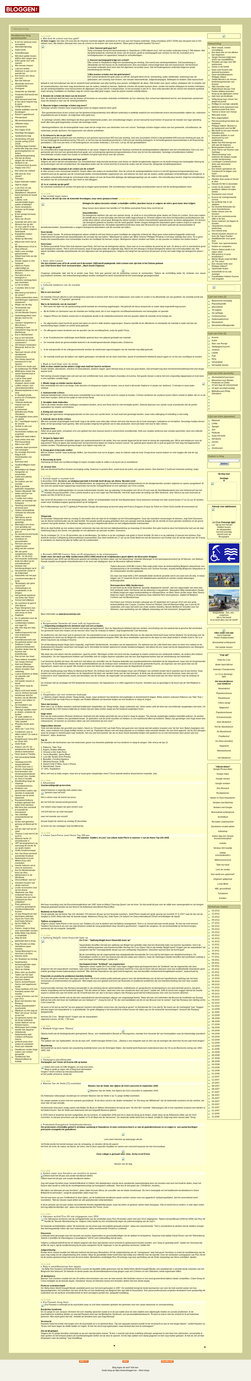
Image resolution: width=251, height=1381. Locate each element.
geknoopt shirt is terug (25, 941)
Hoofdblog (77, 1338)
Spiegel (215, 426)
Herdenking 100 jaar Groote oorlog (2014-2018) (24, 141)
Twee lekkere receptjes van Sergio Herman (25, 660)
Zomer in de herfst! (220, 67)
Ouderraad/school (220, 319)
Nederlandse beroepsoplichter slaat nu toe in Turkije (25, 964)
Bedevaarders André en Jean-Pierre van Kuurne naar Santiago (225, 149)
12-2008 (216, 1046)
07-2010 (216, 987)
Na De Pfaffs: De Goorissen (22, 924)
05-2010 (216, 994)
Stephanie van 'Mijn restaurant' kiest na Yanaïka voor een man (25, 894)
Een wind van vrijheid (25, 171)
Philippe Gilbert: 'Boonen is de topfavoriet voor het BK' (224, 127)
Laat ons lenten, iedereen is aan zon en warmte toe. (25, 71)
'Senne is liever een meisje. (224, 112)
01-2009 (216, 1043)
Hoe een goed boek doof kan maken (24, 978)
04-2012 (216, 932)
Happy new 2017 (23, 167)
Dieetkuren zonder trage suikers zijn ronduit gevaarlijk (26, 1052)
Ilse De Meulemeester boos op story (25, 871)
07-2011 (215, 957)
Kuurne (215, 337)
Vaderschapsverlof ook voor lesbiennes (25, 633)
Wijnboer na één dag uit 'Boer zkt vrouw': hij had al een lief (26, 1013)
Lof (213, 445)
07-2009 (216, 1024)
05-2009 (216, 1030)
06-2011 (215, 960)
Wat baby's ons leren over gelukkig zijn (24, 525)
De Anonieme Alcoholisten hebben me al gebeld (26, 431)
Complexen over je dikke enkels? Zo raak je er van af (26, 734)
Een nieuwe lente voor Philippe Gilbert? (222, 265)
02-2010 (216, 1003)
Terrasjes (19, 178)
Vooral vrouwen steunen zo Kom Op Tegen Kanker (224, 235)
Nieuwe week (21, 956)
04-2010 (216, 997)
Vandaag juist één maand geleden (23, 763)
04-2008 (216, 1064)
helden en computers (221, 246)
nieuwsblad (217, 362)
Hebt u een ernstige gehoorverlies (24, 252)
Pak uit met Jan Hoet (24, 656)
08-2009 (216, 1021)
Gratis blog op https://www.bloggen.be (119, 1370)
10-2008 (216, 1052)
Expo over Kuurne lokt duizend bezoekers (222, 71)
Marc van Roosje (219, 343)
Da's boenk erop (219, 231)
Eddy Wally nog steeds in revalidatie (25, 934)
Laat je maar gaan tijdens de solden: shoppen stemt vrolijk (25, 380)
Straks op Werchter (24, 239)
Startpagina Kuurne (221, 346)
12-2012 (216, 914)
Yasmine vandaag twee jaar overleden (26, 281)
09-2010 (216, 981)
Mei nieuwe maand (24, 65)
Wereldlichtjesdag (23, 47)
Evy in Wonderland (24, 335)
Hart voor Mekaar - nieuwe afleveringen (24, 665)
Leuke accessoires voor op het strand (26, 888)
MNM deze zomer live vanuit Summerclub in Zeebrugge (25, 373)
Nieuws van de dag (123, 1164)
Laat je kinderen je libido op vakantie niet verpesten (26, 676)
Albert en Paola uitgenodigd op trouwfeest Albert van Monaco (24, 269)
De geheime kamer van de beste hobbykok (26, 1019)
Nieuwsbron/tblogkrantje (223, 325)
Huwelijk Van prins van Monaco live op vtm (25, 223)
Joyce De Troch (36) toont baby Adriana (24, 920)
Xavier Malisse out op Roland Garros (25, 1023)
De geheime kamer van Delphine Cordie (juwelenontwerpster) (26, 644)
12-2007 (216, 1076)
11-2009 (215, 1012)
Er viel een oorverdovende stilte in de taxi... (224, 217)
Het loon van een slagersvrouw (23, 545)
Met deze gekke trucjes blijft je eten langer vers (26, 57)
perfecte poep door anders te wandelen (24, 1042)
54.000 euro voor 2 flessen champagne (24, 768)
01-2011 (215, 975)
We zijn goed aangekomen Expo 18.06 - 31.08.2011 (24, 554)
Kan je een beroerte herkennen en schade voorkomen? (25, 340)
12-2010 (216, 978)
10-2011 (215, 950)
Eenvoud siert (21, 462)
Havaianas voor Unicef (222, 194)
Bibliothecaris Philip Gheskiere (221, 392)
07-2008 (216, 1058)
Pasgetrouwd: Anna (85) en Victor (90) (26, 740)
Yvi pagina (216, 310)
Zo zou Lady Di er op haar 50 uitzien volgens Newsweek (26, 229)
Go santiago (217, 313)
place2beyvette (76, 1072)
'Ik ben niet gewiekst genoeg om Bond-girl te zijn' (26, 824)
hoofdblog (124, 1293)
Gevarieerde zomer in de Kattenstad (25, 572)
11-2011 (215, 947)
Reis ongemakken (220, 118)
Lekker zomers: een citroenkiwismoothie (24, 386)
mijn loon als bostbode (222, 96)
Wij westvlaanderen (24, 120)
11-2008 (215, 1049)
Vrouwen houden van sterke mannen (25, 884)
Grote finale (20, 744)
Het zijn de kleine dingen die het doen (24, 159)
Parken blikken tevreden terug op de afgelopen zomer (225, 92)
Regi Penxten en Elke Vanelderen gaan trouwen (25, 946)
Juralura (215, 350)
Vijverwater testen (220, 268)
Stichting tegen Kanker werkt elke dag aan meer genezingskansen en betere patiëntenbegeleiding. (26, 151)
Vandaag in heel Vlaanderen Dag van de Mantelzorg (26, 330)
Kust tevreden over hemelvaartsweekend (25, 772)
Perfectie (216, 433)
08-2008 (216, 1055)
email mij (67, 1074)
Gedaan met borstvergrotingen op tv (25, 567)
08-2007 (216, 1089)
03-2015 (216, 911)
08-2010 (216, 984)
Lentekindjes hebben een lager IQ (25, 624)
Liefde (215, 423)
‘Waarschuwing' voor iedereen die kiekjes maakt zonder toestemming (224, 157)
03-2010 (216, 1000)
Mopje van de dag (23, 304)
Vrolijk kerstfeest (22, 106)
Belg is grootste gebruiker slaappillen (25, 487)
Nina (214, 359)
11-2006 (215, 1116)
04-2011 (215, 966)
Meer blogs (144, 1370)
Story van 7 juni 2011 (24, 729)
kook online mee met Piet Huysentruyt (24, 440)
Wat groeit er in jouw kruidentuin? (221, 255)
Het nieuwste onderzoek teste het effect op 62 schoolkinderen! (26, 561)
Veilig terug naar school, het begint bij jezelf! (225, 100)
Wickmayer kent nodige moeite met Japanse (26, 1028)
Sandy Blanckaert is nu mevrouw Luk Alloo (25, 952)
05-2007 (216, 1098)
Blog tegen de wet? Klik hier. (125, 1367)
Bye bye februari (22, 80)
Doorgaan (19, 88)
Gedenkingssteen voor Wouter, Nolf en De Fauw (25, 318)
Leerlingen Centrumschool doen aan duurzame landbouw (224, 164)
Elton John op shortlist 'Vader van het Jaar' (25, 973)
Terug (193, 1117)
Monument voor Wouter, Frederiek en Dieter (223, 381)
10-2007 (216, 1083)
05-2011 (215, 963)
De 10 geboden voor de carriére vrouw (26, 619)
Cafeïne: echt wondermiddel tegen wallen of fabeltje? (24, 202)
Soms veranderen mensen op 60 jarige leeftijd (24, 209)
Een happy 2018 (22, 130)
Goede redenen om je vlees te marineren (25, 866)
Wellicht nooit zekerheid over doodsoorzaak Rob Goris (225, 108)
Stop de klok (20, 938)
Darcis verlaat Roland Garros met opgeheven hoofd (25, 984)
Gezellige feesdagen (24, 133)
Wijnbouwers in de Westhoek (23, 876)
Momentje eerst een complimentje (24, 84)
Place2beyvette (219, 304)
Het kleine (216, 439)
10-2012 (216, 917)
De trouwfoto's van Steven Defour (23, 706)
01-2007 (216, 1110)
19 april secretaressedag (223, 388)
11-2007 (215, 1080)
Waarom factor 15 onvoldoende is (23, 839)
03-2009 (216, 1037)
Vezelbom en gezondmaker (21, 540)
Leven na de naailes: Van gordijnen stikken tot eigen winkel (224, 189)
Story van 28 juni (23, 219)
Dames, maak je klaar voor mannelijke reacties (26, 929)
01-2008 (216, 1073)
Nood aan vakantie (24, 1046)
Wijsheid (216, 420)
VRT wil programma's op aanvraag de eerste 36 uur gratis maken (26, 845)
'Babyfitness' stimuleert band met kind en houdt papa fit (26, 195)
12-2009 (216, 1009)
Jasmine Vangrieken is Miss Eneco (25, 324)
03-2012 (216, 935)
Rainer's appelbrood (24, 114)
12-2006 (216, 1113)
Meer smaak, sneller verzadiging (221, 48)
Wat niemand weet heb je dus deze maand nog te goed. (26, 101)
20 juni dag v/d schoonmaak (225, 385)
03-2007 (216, 1104)
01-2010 (216, 1006)
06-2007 (216, 1095)
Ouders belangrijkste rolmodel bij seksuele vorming (25, 512)
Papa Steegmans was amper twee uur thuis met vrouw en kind (25, 610)
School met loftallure (24, 600)
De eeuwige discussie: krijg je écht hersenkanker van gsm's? (25, 456)
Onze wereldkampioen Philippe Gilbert (222, 75)
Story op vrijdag (22, 969)
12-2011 (215, 944)
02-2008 (216, 1070)
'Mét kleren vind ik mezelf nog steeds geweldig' (23, 519)
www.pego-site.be (134, 1139)
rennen (215, 442)
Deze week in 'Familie (25, 754)
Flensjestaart (21, 117)
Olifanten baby (22, 123)
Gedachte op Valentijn (25, 91)
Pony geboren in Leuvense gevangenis (25, 905)
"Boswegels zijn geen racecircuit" (25, 584)
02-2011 (215, 972)
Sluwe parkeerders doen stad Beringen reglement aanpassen (26, 299)
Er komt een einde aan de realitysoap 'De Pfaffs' (26, 367)
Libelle (215, 353)
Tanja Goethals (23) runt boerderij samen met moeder (26, 991)
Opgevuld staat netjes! (25, 436)
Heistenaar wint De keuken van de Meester (26, 696)
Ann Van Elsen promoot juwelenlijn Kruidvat (26, 854)
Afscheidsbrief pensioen (223, 377)
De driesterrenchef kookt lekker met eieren (26, 535)
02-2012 (216, 938)
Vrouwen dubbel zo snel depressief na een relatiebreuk (223, 137)
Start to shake (21, 185)
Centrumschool (219, 316)
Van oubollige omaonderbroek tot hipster (24, 817)
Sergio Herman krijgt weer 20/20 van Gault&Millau (224, 58)
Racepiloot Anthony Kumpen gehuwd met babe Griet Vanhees (25, 802)
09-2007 (216, 1086)
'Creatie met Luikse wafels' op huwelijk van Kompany (25, 500)
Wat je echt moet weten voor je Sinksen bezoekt (26, 691)
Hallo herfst (20, 50)
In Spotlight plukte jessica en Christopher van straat (25, 397)
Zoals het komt (218, 436)
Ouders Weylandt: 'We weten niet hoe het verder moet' (25, 493)
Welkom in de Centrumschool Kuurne (26, 164)
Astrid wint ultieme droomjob (23, 478)
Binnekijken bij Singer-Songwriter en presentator (25, 472)
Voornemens (21, 127)
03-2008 (216, 1067)
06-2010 (216, 990)
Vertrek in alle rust (23, 426)
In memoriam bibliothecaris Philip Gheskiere (24, 411)
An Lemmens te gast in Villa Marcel (25, 604)
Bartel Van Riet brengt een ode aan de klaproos (224, 143)
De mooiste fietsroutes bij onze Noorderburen (223, 208)
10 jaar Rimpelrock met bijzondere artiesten (26, 915)
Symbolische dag (23, 136)
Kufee (214, 340)
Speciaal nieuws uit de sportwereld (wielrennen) (25, 354)
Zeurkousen (217, 448)
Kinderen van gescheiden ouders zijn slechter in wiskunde (26, 790)
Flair (214, 356)
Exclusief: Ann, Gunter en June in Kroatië (25, 777)
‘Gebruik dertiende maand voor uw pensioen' (23, 404)
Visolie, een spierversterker (224, 243)
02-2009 (216, 1040)
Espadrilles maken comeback (23, 235)
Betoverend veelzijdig (222, 301)
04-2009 (216, 1033)
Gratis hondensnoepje (25, 850)
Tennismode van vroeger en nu (22, 309)
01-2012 (216, 941)
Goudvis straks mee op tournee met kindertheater (25, 651)
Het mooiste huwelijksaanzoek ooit (25, 638)
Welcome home (219, 115)
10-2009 (216, 1015)
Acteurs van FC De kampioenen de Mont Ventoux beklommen (25, 749)
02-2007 (216, 1107)
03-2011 (215, 969)
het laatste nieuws (220, 365)
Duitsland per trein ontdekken (23, 900)
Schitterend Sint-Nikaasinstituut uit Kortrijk (23, 1059)
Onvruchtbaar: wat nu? (25, 880)
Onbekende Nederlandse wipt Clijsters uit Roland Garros (24, 1035)
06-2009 (216, 1027)
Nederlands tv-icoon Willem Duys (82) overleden (24, 860)
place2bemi (217, 307)
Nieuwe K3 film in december (225, 184)
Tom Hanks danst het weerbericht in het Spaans (24, 361)
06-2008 (216, 1061)
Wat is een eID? (22, 444)
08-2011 (215, 954)
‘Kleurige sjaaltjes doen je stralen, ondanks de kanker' (26, 712)
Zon (213, 429)
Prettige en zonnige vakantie (225, 104)
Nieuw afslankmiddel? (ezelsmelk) (25, 1007)
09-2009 (216, 1018)
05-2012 (216, 929)
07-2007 (216, 1092)
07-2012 (216, 923)
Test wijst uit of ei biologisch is (23, 276)
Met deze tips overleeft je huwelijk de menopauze (25, 809)
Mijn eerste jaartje (220, 176)
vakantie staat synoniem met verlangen (26, 448)
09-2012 (216, 920)
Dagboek (19, 615)
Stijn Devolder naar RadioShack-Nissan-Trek (223, 87)
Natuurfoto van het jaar (25, 575)
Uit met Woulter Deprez (26, 312)
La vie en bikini (22, 285)
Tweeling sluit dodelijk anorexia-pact (25, 506)
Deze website (116, 773)
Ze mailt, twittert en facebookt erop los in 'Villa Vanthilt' (24, 719)
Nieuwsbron (217, 322)
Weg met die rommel (24, 548)
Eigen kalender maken (25, 182)
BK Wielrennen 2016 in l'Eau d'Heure (26, 247)
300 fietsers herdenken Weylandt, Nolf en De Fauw (25, 347)
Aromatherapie (22, 53)
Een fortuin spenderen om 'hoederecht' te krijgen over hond (224, 171)
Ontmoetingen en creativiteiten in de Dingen (23, 590)
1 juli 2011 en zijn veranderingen (23, 189)
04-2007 (216, 1101)
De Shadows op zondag (26, 959)
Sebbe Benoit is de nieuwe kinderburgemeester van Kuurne (224, 81)
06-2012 (216, 926)
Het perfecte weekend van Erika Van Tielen (25, 596)
